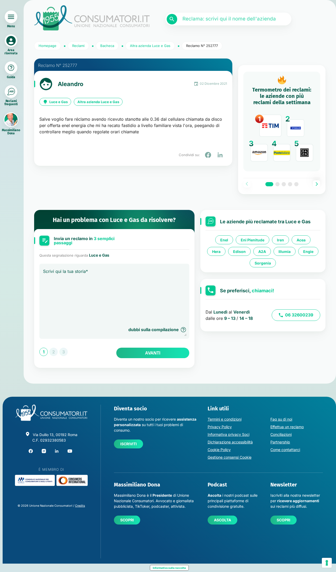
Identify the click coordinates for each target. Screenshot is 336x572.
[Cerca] (172, 19)
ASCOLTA (222, 520)
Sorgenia (263, 263)
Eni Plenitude (252, 239)
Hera (216, 251)
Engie (308, 251)
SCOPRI (127, 520)
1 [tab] (269, 184)
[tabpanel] (281, 121)
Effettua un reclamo (287, 427)
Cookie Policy (219, 449)
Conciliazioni (281, 434)
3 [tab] (284, 184)
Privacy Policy (220, 427)
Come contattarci (285, 449)
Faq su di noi (281, 419)
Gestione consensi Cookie (229, 457)
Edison (239, 251)
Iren (280, 239)
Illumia (285, 251)
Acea (301, 239)
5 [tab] (296, 184)
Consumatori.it (92, 18)
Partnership (280, 442)
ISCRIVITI (128, 444)
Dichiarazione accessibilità (230, 442)
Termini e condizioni (225, 419)
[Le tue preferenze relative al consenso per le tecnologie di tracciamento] (327, 563)
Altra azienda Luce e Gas (98, 102)
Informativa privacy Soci (228, 434)
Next (316, 184)
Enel (224, 239)
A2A (262, 251)
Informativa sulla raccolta (169, 567)
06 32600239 (299, 314)
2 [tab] (277, 184)
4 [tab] (290, 184)
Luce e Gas (58, 102)
